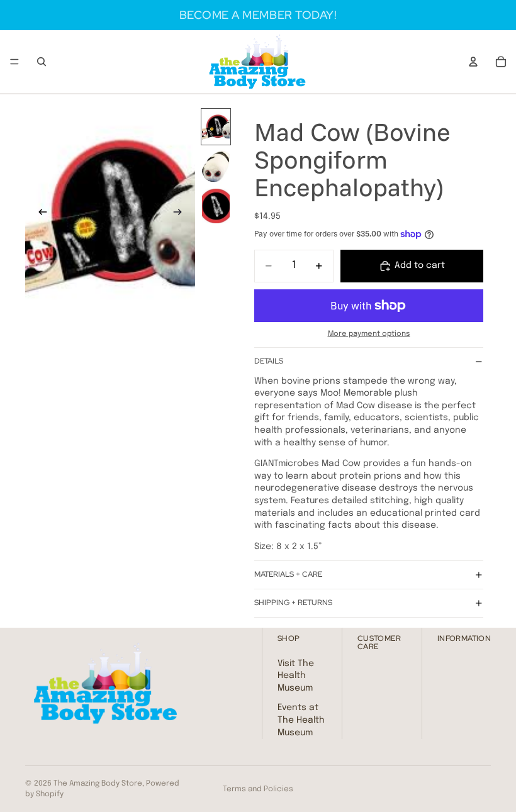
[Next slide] (181, 214)
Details (268, 361)
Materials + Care (288, 574)
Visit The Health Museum (296, 675)
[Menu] (14, 61)
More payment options (369, 334)
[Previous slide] (39, 214)
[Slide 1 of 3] (216, 126)
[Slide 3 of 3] (216, 206)
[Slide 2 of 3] (216, 166)
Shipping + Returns (293, 603)
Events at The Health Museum (301, 720)
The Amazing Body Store (97, 783)
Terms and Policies (258, 789)
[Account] (473, 61)
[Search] (41, 61)
